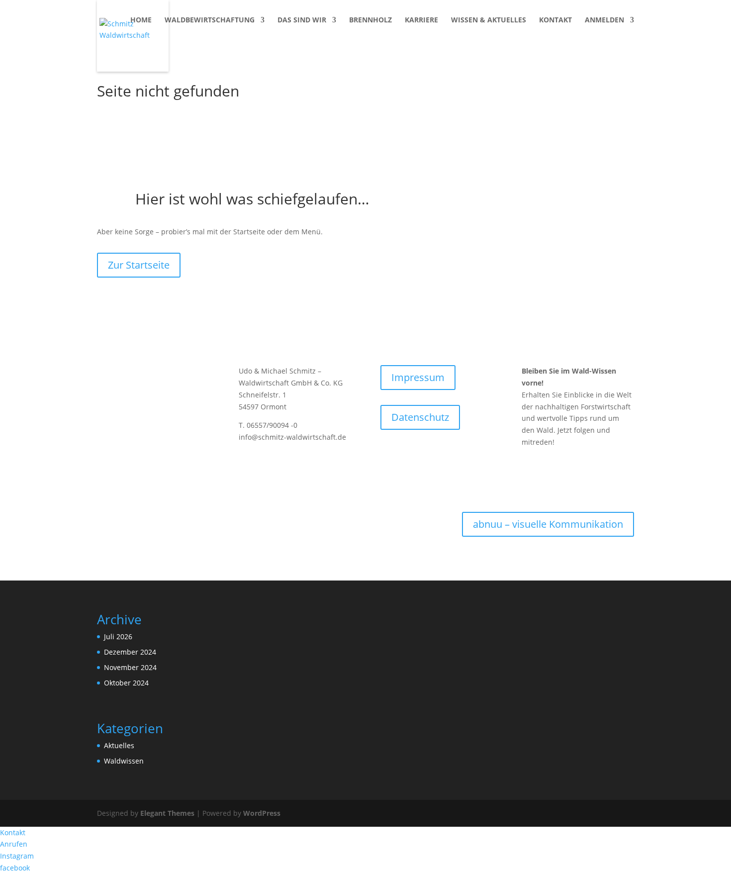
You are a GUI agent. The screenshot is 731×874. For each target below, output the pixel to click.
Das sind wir (301, 20)
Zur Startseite (139, 265)
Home (141, 20)
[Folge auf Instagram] (549, 471)
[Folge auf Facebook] (530, 471)
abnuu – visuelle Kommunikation (548, 524)
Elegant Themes (167, 813)
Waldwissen (124, 761)
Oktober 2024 (126, 682)
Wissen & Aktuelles (488, 20)
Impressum (418, 377)
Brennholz (370, 20)
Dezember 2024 (130, 652)
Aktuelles (119, 745)
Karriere (421, 20)
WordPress (261, 813)
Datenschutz (420, 417)
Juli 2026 (118, 636)
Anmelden (604, 20)
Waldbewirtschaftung (210, 20)
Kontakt (555, 20)
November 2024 (130, 667)
